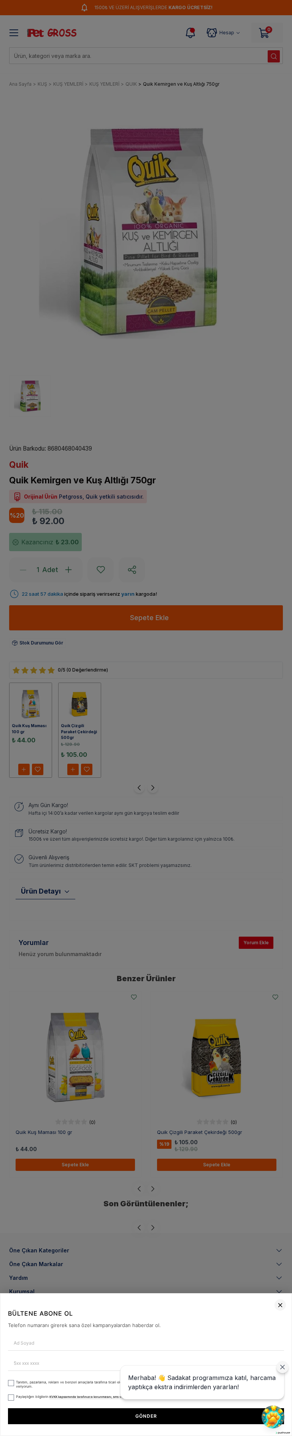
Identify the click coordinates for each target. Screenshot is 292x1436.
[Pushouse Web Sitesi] (282, 1432)
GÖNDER (146, 1416)
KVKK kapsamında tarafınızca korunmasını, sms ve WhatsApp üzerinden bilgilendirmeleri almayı (119, 1397)
